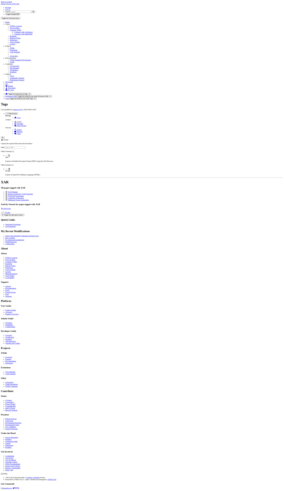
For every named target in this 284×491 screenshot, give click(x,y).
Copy (18, 118)
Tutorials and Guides (12, 343)
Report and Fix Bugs (12, 466)
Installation (9, 325)
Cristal (12, 62)
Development (14, 68)
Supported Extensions (13, 224)
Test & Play (9, 458)
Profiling (8, 447)
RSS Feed (7, 209)
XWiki (12, 48)
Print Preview (21, 126)
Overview (8, 357)
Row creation (10, 238)
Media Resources (11, 274)
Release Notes (10, 266)
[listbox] (142, 163)
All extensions (10, 372)
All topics (8, 312)
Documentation (10, 288)
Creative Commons (33, 477)
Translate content (11, 462)
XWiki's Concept (16, 26)
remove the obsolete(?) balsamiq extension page (22, 236)
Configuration (10, 327)
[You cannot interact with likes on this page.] (3, 212)
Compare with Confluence (23, 32)
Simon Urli (17, 110)
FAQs (12, 76)
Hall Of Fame (10, 408)
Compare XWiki (15, 30)
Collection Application (16, 198)
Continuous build (11, 441)
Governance (9, 402)
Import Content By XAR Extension (20, 194)
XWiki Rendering (11, 384)
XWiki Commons (11, 386)
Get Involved (14, 66)
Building (8, 439)
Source (19, 130)
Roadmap (13, 36)
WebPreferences (11, 242)
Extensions (13, 50)
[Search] (33, 12)
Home (7, 22)
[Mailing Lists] (16, 488)
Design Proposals (11, 429)
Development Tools (12, 425)
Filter (3, 147)
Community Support (17, 78)
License (12, 44)
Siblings (19, 132)
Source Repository (11, 437)
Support (8, 286)
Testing (7, 443)
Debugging (9, 445)
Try (6, 84)
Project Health (10, 404)
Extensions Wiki (11, 96)
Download (9, 82)
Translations (14, 70)
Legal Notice (9, 276)
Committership (10, 406)
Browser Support (11, 410)
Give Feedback (10, 460)
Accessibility (9, 278)
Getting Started (10, 310)
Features (8, 359)
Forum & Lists (10, 292)
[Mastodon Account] (6, 488)
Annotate (19, 124)
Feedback (13, 72)
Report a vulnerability (13, 468)
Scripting (8, 339)
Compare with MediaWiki (23, 34)
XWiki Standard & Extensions (20, 60)
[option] (144, 158)
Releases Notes (15, 38)
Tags (7, 98)
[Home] (6, 94)
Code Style (9, 421)
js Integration (9, 244)
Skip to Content (6, 2)
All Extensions (10, 226)
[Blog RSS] (18, 488)
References (14, 40)
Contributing (9, 456)
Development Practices (13, 423)
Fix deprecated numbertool (14, 240)
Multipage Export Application (18, 200)
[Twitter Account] (14, 488)
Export (19, 122)
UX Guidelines (10, 427)
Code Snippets (15, 52)
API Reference (10, 341)
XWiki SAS (52, 479)
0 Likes (7, 212)
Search (7, 12)
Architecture (9, 337)
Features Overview (12, 314)
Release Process (11, 419)
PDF (7, 157)
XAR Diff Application (16, 196)
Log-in (7, 10)
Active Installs (15, 42)
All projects (14, 56)
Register (8, 8)
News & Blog (15, 28)
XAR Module (13, 192)
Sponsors (8, 296)
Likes (18, 134)
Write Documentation (12, 464)
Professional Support (17, 80)
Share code (9, 470)
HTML (7, 171)
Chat (7, 294)
